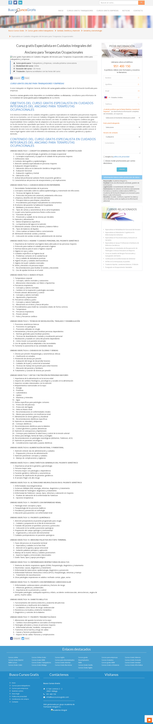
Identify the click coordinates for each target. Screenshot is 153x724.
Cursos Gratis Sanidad (132, 662)
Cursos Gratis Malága (39, 665)
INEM (80, 662)
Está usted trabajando (111, 123)
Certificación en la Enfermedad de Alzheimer (120, 259)
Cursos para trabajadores (21, 686)
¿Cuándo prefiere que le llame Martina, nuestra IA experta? (121, 111)
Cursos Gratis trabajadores (80, 10)
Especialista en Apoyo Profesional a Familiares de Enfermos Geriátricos (122, 244)
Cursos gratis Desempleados (83, 658)
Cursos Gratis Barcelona (63, 665)
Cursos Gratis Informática (134, 665)
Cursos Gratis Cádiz (15, 665)
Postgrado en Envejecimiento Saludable (118, 267)
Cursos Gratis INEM (38, 660)
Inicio (60, 10)
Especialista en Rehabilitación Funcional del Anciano (122, 230)
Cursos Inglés (60, 657)
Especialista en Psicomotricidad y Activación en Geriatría (121, 239)
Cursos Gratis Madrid (15, 660)
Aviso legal (15, 694)
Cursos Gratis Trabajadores (41, 662)
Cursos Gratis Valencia (132, 657)
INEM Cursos (12, 662)
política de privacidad (121, 156)
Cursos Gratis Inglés (85, 668)
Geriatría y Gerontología (92, 30)
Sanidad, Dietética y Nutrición (68, 30)
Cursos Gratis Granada (133, 660)
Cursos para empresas (110, 657)
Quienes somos (17, 691)
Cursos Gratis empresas (108, 10)
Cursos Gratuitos (107, 660)
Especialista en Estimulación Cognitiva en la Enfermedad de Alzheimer (119, 233)
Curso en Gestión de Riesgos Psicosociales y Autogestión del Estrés (120, 254)
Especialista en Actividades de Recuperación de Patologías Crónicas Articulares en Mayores (121, 249)
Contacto (138, 10)
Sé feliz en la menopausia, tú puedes (117, 262)
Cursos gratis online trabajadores (40, 30)
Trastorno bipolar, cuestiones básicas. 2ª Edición (121, 264)
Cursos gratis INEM (108, 662)
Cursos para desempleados (64, 660)
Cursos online (13, 657)
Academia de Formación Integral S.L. (59, 705)
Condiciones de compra (20, 699)
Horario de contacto (110, 133)
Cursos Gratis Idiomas (63, 662)
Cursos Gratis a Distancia (110, 665)
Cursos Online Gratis (39, 657)
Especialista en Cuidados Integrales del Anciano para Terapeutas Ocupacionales (42, 36)
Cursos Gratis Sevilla (85, 665)
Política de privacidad (19, 696)
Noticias (126, 10)
